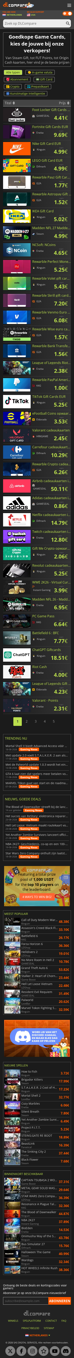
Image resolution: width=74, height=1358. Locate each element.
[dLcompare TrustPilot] (42, 1351)
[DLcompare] (37, 1313)
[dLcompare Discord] (65, 1351)
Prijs (63, 103)
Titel (8, 103)
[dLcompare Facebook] (20, 1351)
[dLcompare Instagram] (31, 1351)
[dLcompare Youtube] (54, 1351)
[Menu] (69, 5)
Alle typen (13, 72)
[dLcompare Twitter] (9, 1351)
